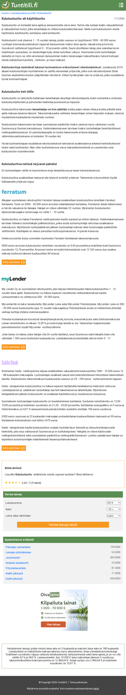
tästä (96, 688)
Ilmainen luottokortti (17, 562)
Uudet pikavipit (14, 578)
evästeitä (54, 688)
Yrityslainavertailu (16, 568)
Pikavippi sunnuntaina (18, 547)
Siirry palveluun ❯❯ (14, 262)
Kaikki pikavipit (14, 573)
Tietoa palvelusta (78, 682)
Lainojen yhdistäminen (18, 552)
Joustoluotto (13, 557)
